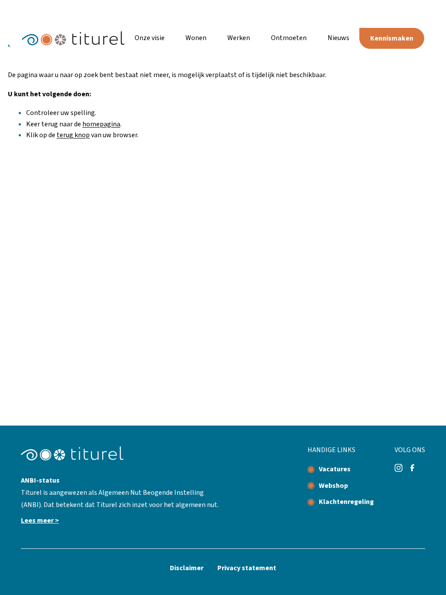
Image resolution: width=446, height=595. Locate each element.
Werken (238, 38)
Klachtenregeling (346, 502)
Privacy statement (246, 568)
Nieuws (338, 38)
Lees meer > (40, 520)
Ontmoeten (289, 38)
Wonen (196, 38)
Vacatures (335, 469)
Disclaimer (186, 568)
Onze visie (150, 38)
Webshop (333, 485)
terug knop (73, 135)
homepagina (101, 124)
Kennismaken (391, 38)
